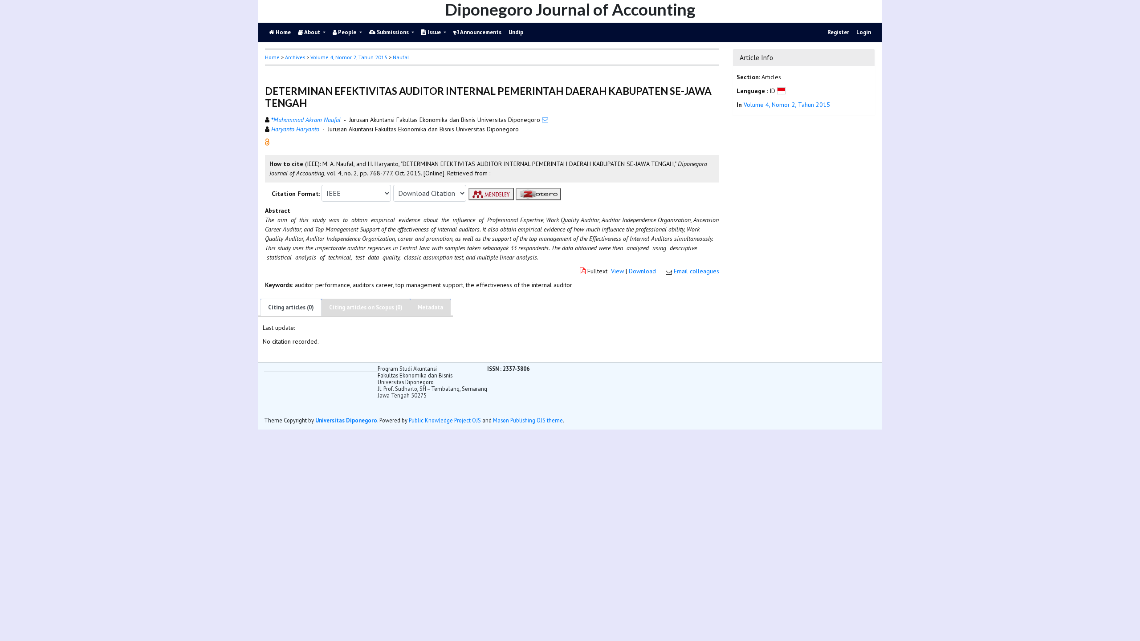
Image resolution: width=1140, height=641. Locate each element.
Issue (434, 32)
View (617, 271)
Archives (295, 57)
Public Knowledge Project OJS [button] (445, 420)
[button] (267, 142)
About (312, 32)
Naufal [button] (401, 57)
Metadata (430, 307)
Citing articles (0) (291, 307)
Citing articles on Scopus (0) (366, 307)
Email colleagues (696, 271)
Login (863, 32)
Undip (516, 32)
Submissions (392, 32)
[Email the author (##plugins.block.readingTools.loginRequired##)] (545, 120)
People (347, 32)
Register (838, 32)
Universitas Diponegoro (346, 420)
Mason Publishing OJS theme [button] (528, 420)
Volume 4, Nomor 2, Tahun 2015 (348, 57)
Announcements (480, 32)
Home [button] (272, 57)
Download (642, 271)
